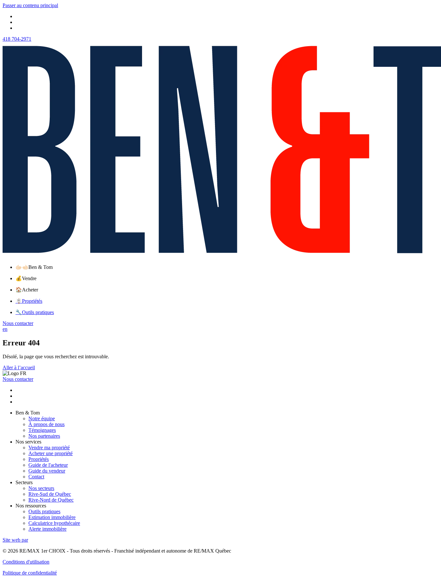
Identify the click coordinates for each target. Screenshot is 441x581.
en (5, 329)
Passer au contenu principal (30, 5)
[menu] (226, 267)
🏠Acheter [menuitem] (26, 289)
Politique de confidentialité (30, 573)
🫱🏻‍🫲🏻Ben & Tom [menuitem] (34, 267)
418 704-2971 (17, 39)
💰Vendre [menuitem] (25, 278)
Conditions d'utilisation (26, 562)
